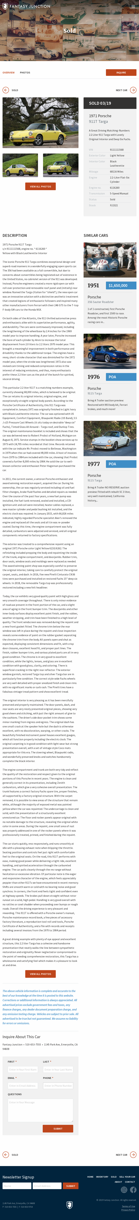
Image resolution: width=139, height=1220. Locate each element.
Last (46, 1061)
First (11, 1061)
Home (90, 1176)
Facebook (133, 1190)
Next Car (121, 90)
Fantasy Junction (26, 6)
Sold (10, 90)
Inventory (102, 1176)
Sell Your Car (127, 1176)
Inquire (121, 72)
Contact (130, 1181)
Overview (9, 72)
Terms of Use (128, 1206)
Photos (25, 72)
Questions (15, 1094)
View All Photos (40, 186)
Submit (58, 1128)
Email (11, 1078)
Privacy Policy (128, 1209)
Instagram (124, 1190)
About (118, 1181)
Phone (47, 1078)
